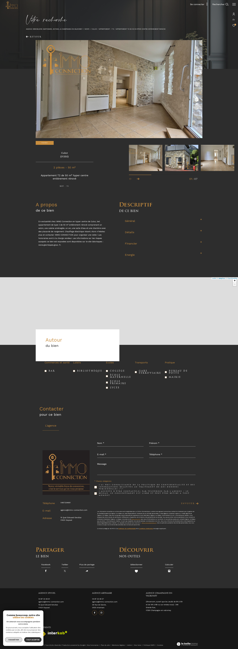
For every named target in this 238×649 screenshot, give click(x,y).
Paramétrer (13, 640)
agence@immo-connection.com (73, 510)
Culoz (94, 29)
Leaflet (214, 278)
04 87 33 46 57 (98, 599)
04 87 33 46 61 (44, 599)
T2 (113, 29)
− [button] (235, 284)
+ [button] (235, 280)
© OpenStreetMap (231, 278)
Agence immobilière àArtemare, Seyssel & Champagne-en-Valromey (54, 29)
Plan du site (105, 645)
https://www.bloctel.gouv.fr (149, 523)
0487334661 (65, 503)
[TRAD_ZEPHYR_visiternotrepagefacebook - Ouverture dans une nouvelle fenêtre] (94, 612)
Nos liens (138, 645)
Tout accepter (32, 640)
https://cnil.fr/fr (136, 519)
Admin (129, 645)
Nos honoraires (93, 645)
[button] (138, 179)
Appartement (104, 29)
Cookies (160, 645)
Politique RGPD (149, 645)
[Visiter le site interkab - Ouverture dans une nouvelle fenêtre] (57, 632)
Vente (87, 29)
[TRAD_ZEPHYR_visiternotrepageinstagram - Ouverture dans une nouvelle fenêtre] (101, 612)
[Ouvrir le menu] (234, 4)
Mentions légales (118, 645)
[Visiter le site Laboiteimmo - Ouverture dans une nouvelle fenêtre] (187, 644)
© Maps (221, 278)
